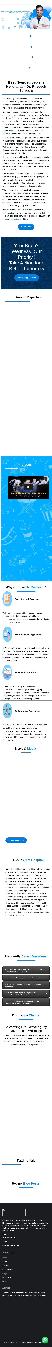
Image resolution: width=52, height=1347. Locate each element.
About (4, 1261)
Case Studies (7, 1270)
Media (4, 1282)
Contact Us (7, 1278)
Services (5, 1266)
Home (4, 1257)
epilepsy (6, 133)
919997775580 (10, 1238)
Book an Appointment (26, 278)
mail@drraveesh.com (10, 1245)
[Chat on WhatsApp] (45, 1340)
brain (16, 108)
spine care (15, 219)
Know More (26, 227)
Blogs (4, 1274)
